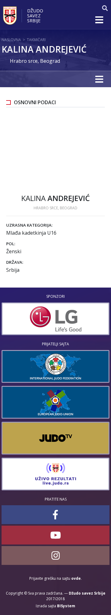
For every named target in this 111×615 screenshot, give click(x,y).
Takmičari (36, 39)
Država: (14, 262)
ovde (76, 578)
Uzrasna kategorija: (29, 225)
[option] (55, 318)
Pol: (10, 243)
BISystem (66, 606)
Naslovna (11, 39)
